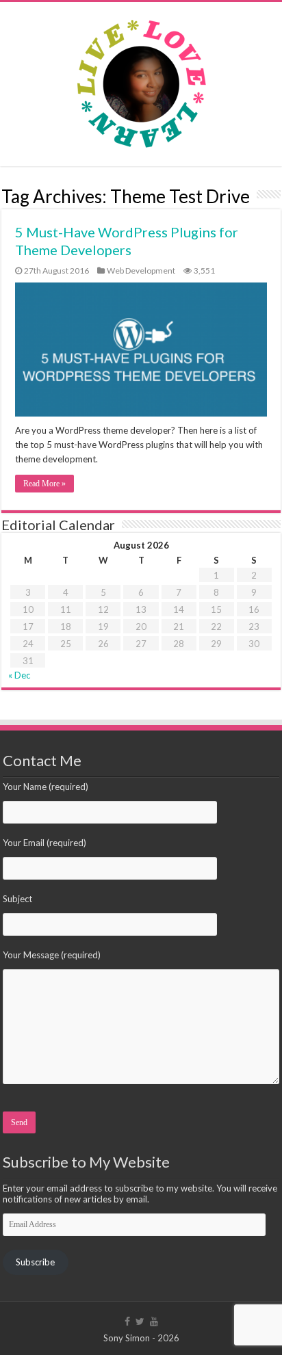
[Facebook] (127, 1321)
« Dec (19, 675)
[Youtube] (154, 1321)
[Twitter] (140, 1321)
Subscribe (35, 1262)
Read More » (44, 483)
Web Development (141, 270)
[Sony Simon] (141, 80)
